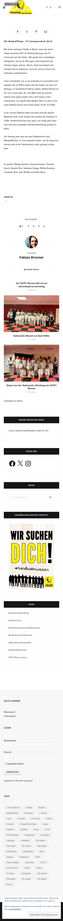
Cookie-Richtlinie (14, 909)
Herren (36, 829)
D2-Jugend (35, 818)
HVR (48, 829)
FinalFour (10, 829)
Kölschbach (45, 835)
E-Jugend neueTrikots (28, 824)
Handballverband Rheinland (20, 635)
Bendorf (42, 807)
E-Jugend (10, 824)
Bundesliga (29, 813)
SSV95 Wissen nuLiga (18, 657)
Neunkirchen (24, 857)
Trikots (27, 868)
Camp (9, 818)
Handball (23, 829)
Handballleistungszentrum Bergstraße (24, 627)
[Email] (49, 18)
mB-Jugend (11, 846)
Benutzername (10, 740)
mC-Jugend (26, 846)
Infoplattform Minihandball (20, 642)
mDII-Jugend (28, 851)
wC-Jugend (26, 879)
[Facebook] (49, 15)
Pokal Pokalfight (13, 862)
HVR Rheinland (12, 835)
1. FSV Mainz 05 (13, 807)
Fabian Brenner (14, 19)
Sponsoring (29, 862)
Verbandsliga (26, 873)
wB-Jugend (11, 879)
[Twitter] (53, 15)
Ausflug (29, 807)
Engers (45, 824)
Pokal (37, 857)
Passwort (7, 752)
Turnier (38, 868)
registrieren (9, 780)
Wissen (9, 884)
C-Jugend (42, 813)
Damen (49, 818)
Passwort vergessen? (24, 780)
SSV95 (43, 862)
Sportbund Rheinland (17, 649)
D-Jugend (21, 818)
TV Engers (11, 873)
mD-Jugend (41, 846)
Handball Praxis (15, 620)
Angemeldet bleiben (15, 763)
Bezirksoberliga (12, 813)
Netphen (10, 857)
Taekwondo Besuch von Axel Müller (31, 336)
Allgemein (11, 4)
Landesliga (10, 840)
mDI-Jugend (11, 851)
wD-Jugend (41, 879)
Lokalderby (25, 840)
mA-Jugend (31, 219)
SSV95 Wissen (12, 868)
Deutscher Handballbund (19, 613)
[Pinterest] (58, 15)
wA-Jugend (41, 873)
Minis (42, 851)
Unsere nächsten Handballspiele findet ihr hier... (29, 430)
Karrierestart (29, 835)
